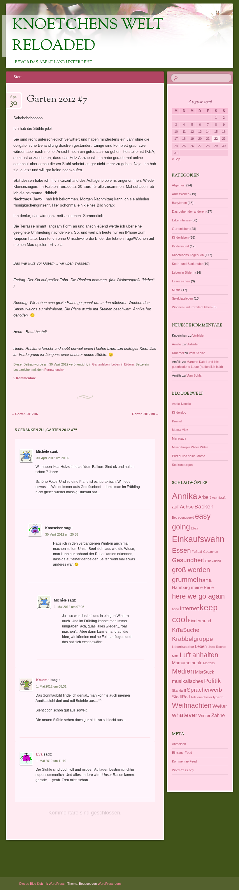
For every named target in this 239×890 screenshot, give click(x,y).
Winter (204, 715)
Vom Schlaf (197, 353)
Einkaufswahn (198, 539)
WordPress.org (183, 770)
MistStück (204, 672)
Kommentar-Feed (184, 761)
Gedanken (210, 551)
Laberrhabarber (183, 646)
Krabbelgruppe (192, 638)
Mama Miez (180, 429)
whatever (184, 714)
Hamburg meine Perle (193, 587)
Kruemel (43, 680)
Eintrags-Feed (182, 752)
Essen (181, 550)
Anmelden (179, 744)
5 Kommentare (24, 378)
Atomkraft (219, 497)
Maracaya (179, 438)
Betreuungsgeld (183, 517)
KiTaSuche (185, 630)
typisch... (219, 697)
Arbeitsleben (180, 194)
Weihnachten (192, 705)
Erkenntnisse (181, 220)
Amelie (176, 344)
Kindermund (180, 246)
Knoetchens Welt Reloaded (88, 36)
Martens (209, 663)
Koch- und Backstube (187, 263)
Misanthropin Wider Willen (190, 447)
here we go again (198, 596)
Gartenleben (101, 364)
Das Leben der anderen (188, 211)
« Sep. (176, 159)
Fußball (197, 551)
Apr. (13, 99)
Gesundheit (188, 560)
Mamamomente (187, 662)
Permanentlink (54, 369)
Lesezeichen (181, 281)
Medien (183, 671)
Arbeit (204, 497)
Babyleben (179, 202)
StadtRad (181, 697)
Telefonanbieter (201, 697)
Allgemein (178, 185)
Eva (39, 754)
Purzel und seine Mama (188, 456)
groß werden (191, 569)
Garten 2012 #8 (145, 414)
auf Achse (183, 507)
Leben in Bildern (122, 364)
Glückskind (213, 561)
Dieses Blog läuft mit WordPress (42, 883)
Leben (201, 646)
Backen (204, 506)
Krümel (177, 421)
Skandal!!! (179, 690)
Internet (189, 608)
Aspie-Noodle (181, 403)
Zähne (218, 715)
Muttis (176, 290)
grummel (185, 579)
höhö (175, 609)
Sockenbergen (182, 464)
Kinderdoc (179, 412)
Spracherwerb (204, 689)
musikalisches (187, 681)
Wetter (219, 706)
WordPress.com (109, 883)
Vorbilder (198, 335)
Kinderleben (180, 237)
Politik (212, 680)
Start (17, 77)
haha (205, 580)
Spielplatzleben (182, 298)
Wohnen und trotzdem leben (192, 307)
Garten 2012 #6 (24, 414)
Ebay (194, 528)
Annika (184, 496)
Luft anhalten (199, 655)
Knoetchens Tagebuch (188, 255)
